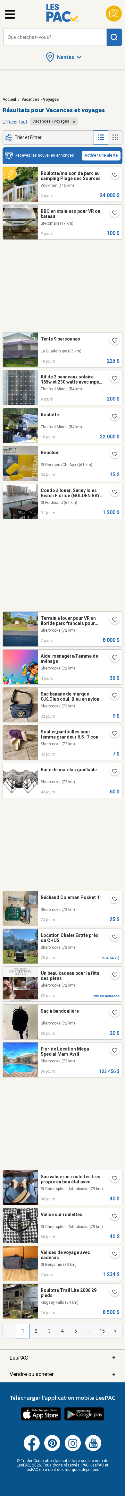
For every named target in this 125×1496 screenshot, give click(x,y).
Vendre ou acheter (62, 1374)
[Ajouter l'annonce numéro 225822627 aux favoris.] (112, 175)
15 (102, 1331)
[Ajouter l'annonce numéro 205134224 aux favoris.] (112, 1255)
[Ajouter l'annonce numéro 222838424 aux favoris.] (112, 975)
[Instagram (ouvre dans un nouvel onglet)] (73, 1450)
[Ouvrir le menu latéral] (10, 14)
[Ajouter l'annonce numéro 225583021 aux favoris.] (112, 213)
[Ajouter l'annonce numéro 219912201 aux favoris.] (112, 1051)
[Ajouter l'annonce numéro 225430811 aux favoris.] (112, 1292)
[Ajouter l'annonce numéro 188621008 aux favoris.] (112, 1179)
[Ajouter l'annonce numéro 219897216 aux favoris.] (112, 1217)
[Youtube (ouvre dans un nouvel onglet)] (93, 1450)
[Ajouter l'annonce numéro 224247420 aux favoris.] (112, 772)
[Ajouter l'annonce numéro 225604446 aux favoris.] (112, 341)
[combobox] (55, 37)
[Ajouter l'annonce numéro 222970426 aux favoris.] (112, 1013)
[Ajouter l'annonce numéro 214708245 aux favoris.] (112, 455)
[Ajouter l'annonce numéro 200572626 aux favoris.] (112, 734)
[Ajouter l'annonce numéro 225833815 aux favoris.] (112, 620)
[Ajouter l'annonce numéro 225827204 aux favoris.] (112, 658)
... (89, 1331)
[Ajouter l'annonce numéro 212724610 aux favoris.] (112, 379)
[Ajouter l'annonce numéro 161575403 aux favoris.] (112, 493)
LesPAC (62, 1357)
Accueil (9, 99)
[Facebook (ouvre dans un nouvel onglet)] (31, 1450)
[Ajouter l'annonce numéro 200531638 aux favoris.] (112, 696)
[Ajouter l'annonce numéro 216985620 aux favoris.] (112, 937)
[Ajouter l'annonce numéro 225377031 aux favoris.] (112, 417)
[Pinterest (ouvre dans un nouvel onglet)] (52, 1450)
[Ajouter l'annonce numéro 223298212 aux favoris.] (112, 900)
